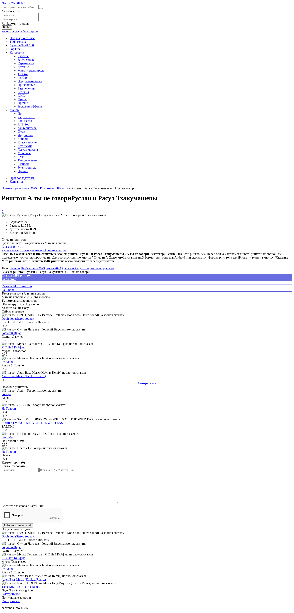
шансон (15, 268)
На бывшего (29, 268)
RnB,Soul (24, 124)
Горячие (15, 49)
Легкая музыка (28, 149)
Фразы (22, 99)
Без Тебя (7, 437)
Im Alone (7, 361)
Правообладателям (22, 178)
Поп (20, 113)
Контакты (16, 181)
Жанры (14, 110)
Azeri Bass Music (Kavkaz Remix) (24, 376)
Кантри (23, 138)
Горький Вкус (11, 333)
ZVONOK (14, 3)
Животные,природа (31, 70)
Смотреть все (147, 383)
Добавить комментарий (17, 525)
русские (108, 268)
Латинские (25, 146)
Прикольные (26, 85)
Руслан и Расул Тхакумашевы (82, 268)
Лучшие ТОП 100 (22, 45)
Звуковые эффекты (30, 106)
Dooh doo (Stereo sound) (18, 318)
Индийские (25, 135)
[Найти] (41, 8)
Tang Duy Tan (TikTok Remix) (21, 586)
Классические (27, 142)
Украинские (26, 63)
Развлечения (26, 88)
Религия (23, 92)
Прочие (23, 102)
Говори (6, 394)
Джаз (21, 131)
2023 (41, 268)
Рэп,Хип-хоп (26, 117)
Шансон (23, 164)
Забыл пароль (29, 31)
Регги (21, 156)
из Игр (22, 77)
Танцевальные (27, 160)
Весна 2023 (53, 268)
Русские (23, 56)
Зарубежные (26, 59)
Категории (17, 52)
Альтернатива (27, 128)
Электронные (27, 167)
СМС (21, 95)
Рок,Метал (25, 120)
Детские (23, 67)
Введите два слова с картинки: (23, 506)
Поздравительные (30, 81)
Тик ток (23, 74)
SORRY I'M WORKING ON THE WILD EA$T (33, 423)
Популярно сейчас (22, 38)
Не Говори (9, 408)
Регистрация (10, 31)
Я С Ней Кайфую (13, 347)
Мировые (24, 153)
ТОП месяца (18, 41)
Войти (6, 27)
